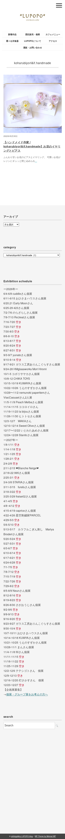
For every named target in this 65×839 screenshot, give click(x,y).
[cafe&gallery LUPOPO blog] (32, 5)
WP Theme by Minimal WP (45, 836)
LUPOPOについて (32, 40)
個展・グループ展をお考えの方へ (27, 694)
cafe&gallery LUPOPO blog (22, 836)
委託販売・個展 (32, 34)
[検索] (57, 725)
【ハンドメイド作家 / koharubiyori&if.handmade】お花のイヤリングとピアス (32, 146)
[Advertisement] (32, 787)
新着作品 (12, 34)
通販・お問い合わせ (32, 47)
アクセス (53, 40)
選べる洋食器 (12, 40)
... (36, 161)
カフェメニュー (53, 34)
